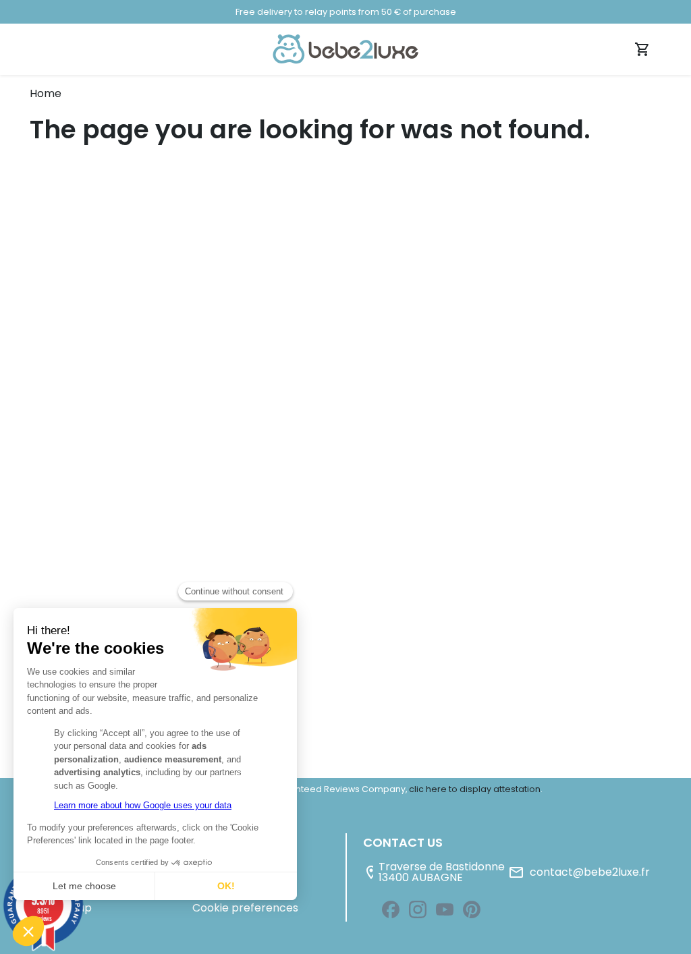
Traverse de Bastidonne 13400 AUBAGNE (434, 872)
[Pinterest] (471, 909)
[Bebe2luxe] (345, 48)
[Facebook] (390, 909)
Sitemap (69, 908)
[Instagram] (417, 909)
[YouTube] (444, 909)
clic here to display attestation (475, 789)
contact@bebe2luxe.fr (579, 872)
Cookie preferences (245, 908)
